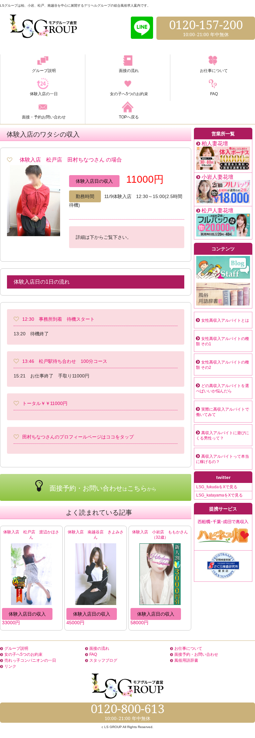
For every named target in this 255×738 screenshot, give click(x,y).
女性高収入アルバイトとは (225, 320)
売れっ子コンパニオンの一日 (30, 660)
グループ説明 (16, 648)
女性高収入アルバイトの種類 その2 (222, 365)
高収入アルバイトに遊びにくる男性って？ (222, 435)
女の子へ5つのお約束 (23, 654)
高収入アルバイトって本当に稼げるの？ (222, 459)
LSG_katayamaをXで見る (219, 495)
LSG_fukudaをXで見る (216, 487)
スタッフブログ (103, 660)
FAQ (93, 654)
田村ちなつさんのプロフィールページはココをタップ (78, 436)
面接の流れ (99, 648)
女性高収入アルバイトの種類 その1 (222, 341)
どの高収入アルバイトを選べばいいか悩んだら (222, 388)
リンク (10, 666)
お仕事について (188, 648)
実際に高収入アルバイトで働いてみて (222, 412)
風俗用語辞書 (186, 660)
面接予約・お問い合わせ (196, 654)
